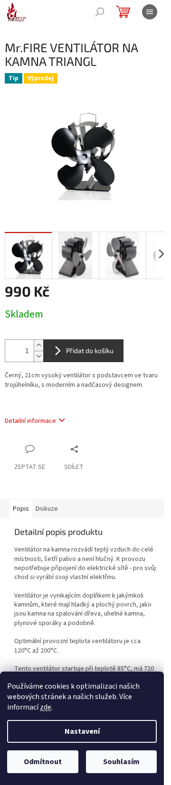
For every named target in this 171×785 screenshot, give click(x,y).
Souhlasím (121, 762)
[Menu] (149, 11)
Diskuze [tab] (47, 509)
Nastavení (82, 731)
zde (45, 707)
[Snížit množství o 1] (38, 356)
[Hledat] (99, 11)
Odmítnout (43, 762)
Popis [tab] (21, 509)
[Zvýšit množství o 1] (38, 345)
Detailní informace (30, 421)
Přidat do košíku (90, 350)
